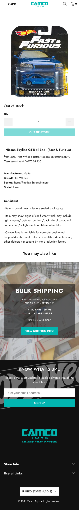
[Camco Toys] (39, 4)
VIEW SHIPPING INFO (39, 331)
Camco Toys (33, 501)
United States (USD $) (37, 491)
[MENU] (2, 4)
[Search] (64, 4)
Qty (6, 114)
